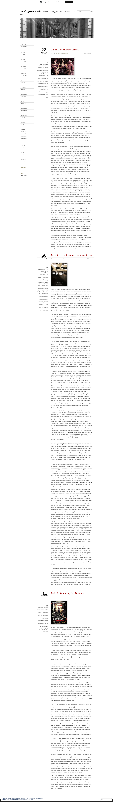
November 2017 (24, 75)
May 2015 (22, 124)
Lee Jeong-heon (43, 621)
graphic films (42, 76)
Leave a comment (88, 53)
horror (42, 613)
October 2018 (23, 73)
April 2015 (22, 126)
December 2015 (24, 108)
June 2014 (23, 150)
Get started (68, 1)
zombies (46, 310)
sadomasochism (43, 89)
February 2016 (23, 103)
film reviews (41, 75)
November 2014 (24, 138)
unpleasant (43, 94)
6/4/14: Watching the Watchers (68, 592)
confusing (42, 609)
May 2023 (22, 57)
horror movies (45, 615)
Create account (24, 175)
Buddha (43, 275)
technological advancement (43, 305)
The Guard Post (41, 629)
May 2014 (22, 152)
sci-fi (41, 302)
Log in (22, 177)
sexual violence (43, 92)
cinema (46, 275)
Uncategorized (66, 53)
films (44, 75)
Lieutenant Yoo (45, 623)
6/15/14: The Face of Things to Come (72, 254)
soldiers (40, 628)
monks (40, 294)
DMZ (45, 609)
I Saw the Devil (45, 288)
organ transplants (44, 86)
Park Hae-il (46, 298)
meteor (46, 293)
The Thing (46, 629)
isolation (45, 617)
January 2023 (23, 61)
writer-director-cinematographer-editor (43, 96)
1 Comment (89, 258)
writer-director (45, 309)
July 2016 (22, 98)
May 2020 (22, 64)
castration (43, 65)
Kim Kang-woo (40, 291)
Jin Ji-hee (40, 290)
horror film (46, 613)
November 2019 (24, 66)
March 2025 (23, 52)
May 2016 (22, 101)
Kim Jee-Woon (45, 290)
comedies (39, 277)
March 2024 (23, 54)
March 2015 (23, 129)
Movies (45, 84)
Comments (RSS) (24, 46)
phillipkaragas (59, 53)
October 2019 (23, 68)
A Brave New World (41, 269)
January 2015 (23, 133)
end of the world (45, 280)
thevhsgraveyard (30, 11)
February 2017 (23, 87)
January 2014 (23, 161)
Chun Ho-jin (46, 607)
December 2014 (24, 136)
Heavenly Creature (44, 286)
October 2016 (23, 96)
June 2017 (23, 82)
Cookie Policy (30, 799)
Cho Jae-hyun (45, 67)
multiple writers (45, 296)
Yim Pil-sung (42, 310)
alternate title (40, 607)
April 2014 (22, 154)
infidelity (46, 76)
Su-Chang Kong (45, 628)
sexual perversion (44, 91)
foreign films (44, 283)
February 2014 (23, 159)
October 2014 (23, 140)
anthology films (42, 274)
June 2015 (23, 122)
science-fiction (45, 302)
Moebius (41, 83)
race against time (45, 626)
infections (41, 617)
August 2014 (23, 145)
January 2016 (23, 105)
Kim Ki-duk (44, 80)
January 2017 (23, 89)
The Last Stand (41, 307)
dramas (42, 279)
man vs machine (42, 293)
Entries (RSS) (23, 44)
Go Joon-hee (42, 285)
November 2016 (24, 94)
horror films (40, 288)
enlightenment (40, 282)
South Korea (45, 304)
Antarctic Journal (45, 272)
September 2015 (24, 115)
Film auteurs (45, 73)
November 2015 (24, 110)
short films (41, 304)
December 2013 (24, 164)
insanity (39, 78)
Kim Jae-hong (43, 78)
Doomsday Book (45, 277)
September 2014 (24, 143)
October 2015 (23, 112)
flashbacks (46, 610)
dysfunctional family (41, 70)
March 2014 (23, 157)
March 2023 (23, 59)
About (21, 7)
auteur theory (42, 64)
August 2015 (23, 117)
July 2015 (22, 119)
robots (41, 301)
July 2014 (22, 147)
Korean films (42, 81)
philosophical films (42, 299)
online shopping (40, 298)
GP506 (44, 612)
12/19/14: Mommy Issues (65, 49)
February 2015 (23, 131)
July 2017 (22, 80)
